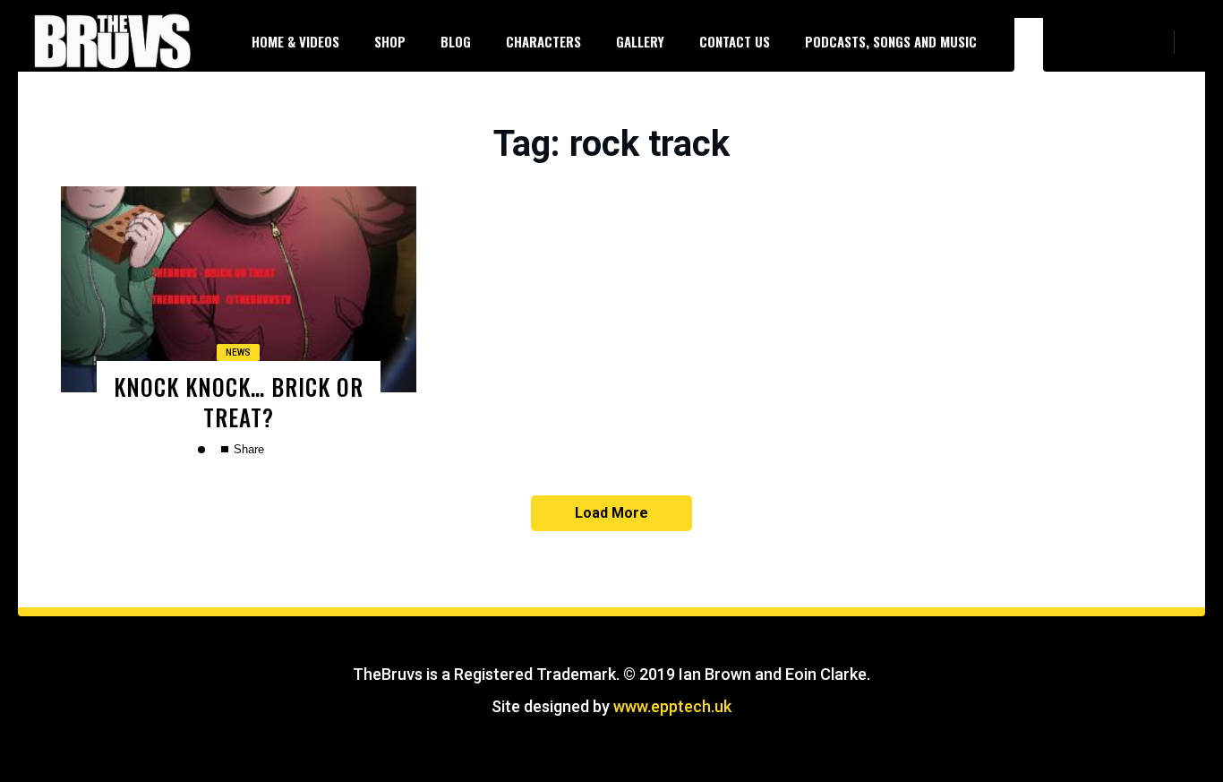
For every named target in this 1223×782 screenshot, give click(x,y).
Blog (455, 41)
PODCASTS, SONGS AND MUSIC (891, 41)
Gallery (640, 41)
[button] (1197, 41)
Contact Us (734, 41)
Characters (543, 41)
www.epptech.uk (672, 706)
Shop (390, 41)
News (238, 352)
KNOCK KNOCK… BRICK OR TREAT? (238, 401)
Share (247, 449)
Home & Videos (295, 41)
